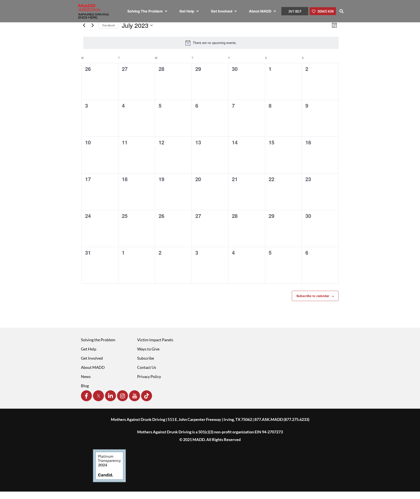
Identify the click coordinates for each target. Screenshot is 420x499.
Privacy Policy (149, 376)
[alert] (211, 43)
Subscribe (145, 358)
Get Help (187, 11)
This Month (108, 25)
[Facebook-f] (86, 395)
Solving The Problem (145, 11)
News (86, 376)
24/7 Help (295, 11)
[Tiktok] (146, 395)
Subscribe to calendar (312, 296)
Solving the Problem (98, 339)
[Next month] (92, 25)
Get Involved (222, 11)
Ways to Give (148, 349)
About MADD (260, 11)
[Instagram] (122, 395)
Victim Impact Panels (155, 339)
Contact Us (146, 367)
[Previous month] (84, 25)
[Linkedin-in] (110, 395)
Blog (85, 385)
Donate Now (325, 11)
